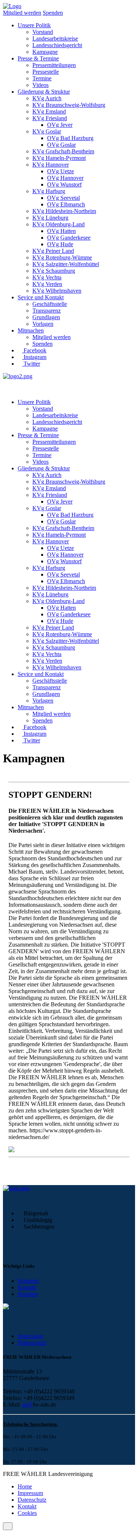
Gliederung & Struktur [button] (44, 91)
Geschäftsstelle (49, 304)
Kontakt (27, 1287)
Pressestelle (45, 72)
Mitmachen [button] (31, 330)
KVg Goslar (46, 131)
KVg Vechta (46, 277)
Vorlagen (42, 324)
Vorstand (42, 32)
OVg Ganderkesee (69, 237)
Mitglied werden (22, 13)
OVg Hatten (61, 231)
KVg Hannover (50, 164)
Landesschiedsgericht (57, 45)
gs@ (27, 1404)
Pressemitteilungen (54, 65)
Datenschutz (32, 1343)
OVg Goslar (61, 145)
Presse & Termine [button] (38, 58)
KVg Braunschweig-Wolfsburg (68, 105)
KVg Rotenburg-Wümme (62, 257)
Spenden (53, 13)
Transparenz (46, 310)
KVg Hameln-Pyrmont (59, 158)
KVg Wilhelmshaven (56, 291)
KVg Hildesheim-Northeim (64, 211)
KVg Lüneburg (50, 218)
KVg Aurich (46, 98)
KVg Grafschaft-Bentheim (63, 151)
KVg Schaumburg (53, 271)
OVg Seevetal (63, 198)
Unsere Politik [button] (34, 25)
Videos (40, 85)
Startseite (28, 1281)
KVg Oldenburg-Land (58, 224)
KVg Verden (47, 284)
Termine (42, 78)
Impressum (30, 1336)
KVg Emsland (49, 111)
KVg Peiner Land (53, 251)
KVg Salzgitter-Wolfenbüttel (65, 264)
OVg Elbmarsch (66, 204)
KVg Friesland (49, 118)
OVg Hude (60, 244)
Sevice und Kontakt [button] (41, 297)
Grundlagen (46, 317)
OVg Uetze (60, 171)
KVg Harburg (48, 191)
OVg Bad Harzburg (70, 138)
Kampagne (45, 52)
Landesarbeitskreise (55, 38)
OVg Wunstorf (64, 184)
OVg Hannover (65, 178)
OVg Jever (59, 125)
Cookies (27, 1513)
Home (25, 1486)
